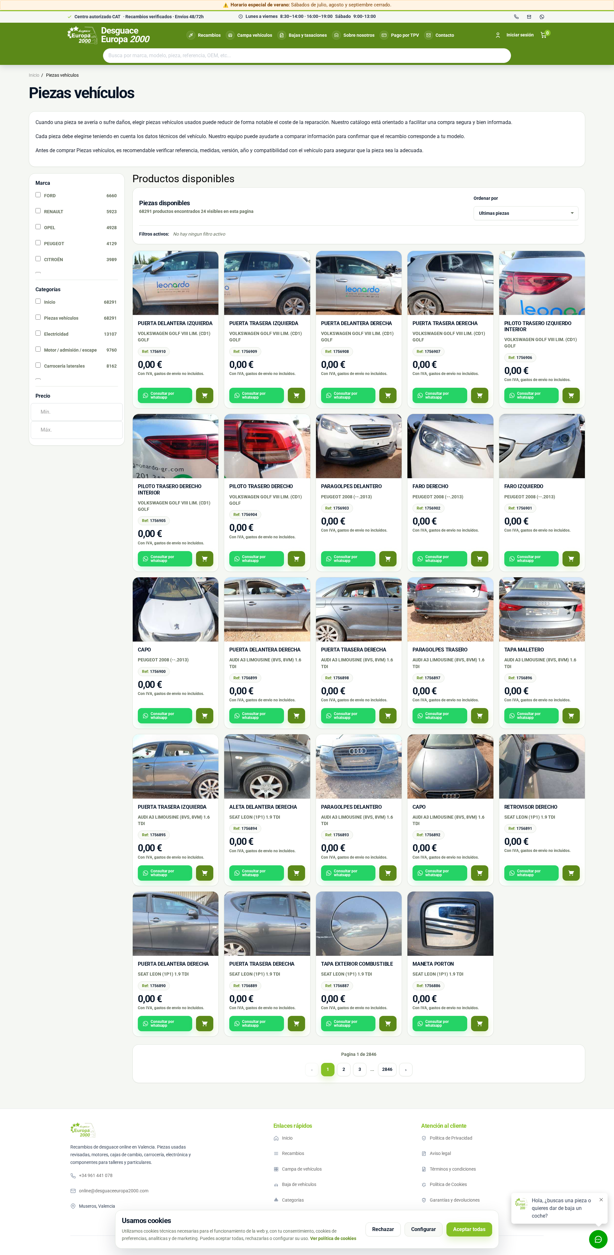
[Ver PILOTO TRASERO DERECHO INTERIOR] (204, 558)
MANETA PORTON (433, 964)
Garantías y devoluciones (455, 1200)
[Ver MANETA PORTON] (479, 1023)
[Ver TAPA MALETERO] (571, 715)
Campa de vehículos (302, 1169)
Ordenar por (486, 198)
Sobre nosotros (358, 35)
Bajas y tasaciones (308, 35)
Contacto (445, 35)
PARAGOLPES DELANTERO (351, 486)
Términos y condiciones (453, 1169)
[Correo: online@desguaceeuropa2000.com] (529, 17)
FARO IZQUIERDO (524, 486)
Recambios (209, 35)
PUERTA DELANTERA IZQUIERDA (175, 323)
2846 (387, 1069)
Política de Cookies (448, 1184)
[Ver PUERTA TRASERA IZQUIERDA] (296, 395)
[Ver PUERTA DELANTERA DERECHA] (388, 395)
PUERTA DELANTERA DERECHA (356, 323)
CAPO (144, 650)
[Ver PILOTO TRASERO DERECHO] (296, 558)
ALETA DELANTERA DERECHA (263, 807)
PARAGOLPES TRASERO (440, 650)
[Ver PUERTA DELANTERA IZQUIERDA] (204, 395)
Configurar (423, 1229)
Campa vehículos (254, 35)
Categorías (293, 1200)
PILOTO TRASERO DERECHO (261, 486)
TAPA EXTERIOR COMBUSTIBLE (357, 964)
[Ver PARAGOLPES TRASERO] (479, 715)
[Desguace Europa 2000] (82, 1130)
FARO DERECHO (430, 486)
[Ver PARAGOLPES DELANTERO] (388, 558)
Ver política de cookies (333, 1238)
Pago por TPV (405, 35)
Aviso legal (440, 1153)
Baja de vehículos (299, 1184)
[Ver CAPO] (204, 715)
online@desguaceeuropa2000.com (113, 1190)
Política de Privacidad (451, 1138)
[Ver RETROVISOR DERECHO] (571, 873)
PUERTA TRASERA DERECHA (445, 323)
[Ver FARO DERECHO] (479, 558)
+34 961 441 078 (96, 1175)
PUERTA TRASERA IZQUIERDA (263, 323)
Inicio (287, 1138)
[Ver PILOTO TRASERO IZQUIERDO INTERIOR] (571, 395)
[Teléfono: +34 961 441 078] (516, 17)
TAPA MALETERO (524, 650)
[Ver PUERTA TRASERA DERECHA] (479, 395)
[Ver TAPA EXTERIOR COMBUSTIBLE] (388, 1023)
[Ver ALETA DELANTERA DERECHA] (296, 873)
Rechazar (383, 1229)
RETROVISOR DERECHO (530, 807)
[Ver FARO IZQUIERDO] (571, 558)
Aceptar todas (469, 1229)
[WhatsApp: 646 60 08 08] (542, 17)
